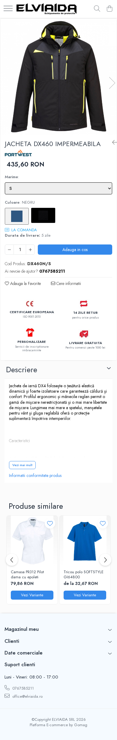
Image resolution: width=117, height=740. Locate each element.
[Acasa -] (46, 9)
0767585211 (22, 688)
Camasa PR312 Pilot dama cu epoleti (27, 575)
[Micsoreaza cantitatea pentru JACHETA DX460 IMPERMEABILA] (9, 249)
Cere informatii (68, 283)
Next (112, 83)
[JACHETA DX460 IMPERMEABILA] (58, 77)
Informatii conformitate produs (35, 475)
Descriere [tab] (21, 369)
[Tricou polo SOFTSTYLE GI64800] (84, 541)
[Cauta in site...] (97, 9)
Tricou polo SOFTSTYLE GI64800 (84, 575)
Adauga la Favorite (25, 283)
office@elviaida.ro (27, 696)
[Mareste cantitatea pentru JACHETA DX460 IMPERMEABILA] (30, 249)
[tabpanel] (58, 77)
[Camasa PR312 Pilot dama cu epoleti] (32, 541)
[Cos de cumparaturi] (109, 9)
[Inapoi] (112, 142)
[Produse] (8, 9)
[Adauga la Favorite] (50, 523)
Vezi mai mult (22, 465)
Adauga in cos (75, 250)
